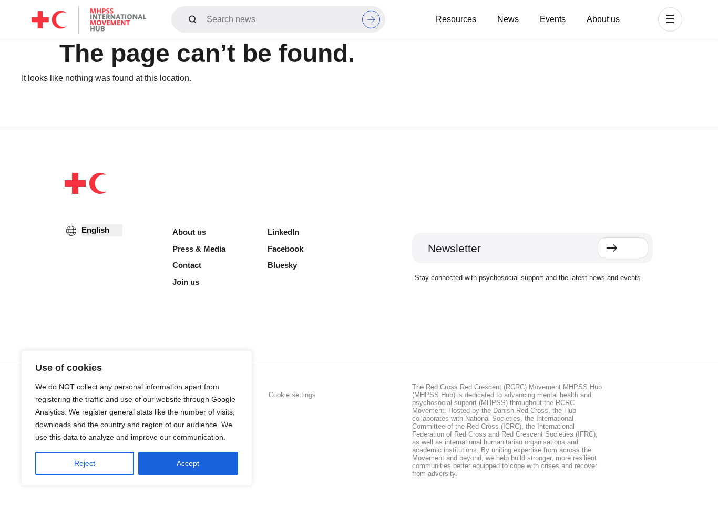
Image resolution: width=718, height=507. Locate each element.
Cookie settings (292, 395)
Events (553, 19)
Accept (188, 463)
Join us (185, 281)
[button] (670, 19)
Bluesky (282, 265)
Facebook (285, 248)
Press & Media (198, 248)
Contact (186, 265)
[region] (136, 418)
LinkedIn (283, 231)
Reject (84, 463)
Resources (456, 19)
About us (603, 19)
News (508, 19)
